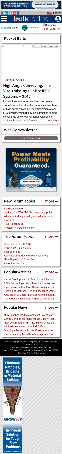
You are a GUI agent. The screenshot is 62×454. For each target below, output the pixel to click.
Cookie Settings (10, 342)
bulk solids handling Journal (45, 46)
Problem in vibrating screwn (19, 227)
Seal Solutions (12, 251)
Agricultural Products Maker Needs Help (26, 255)
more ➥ (51, 201)
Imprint (54, 342)
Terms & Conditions (41, 342)
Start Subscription (31, 138)
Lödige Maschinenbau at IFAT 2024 (24, 326)
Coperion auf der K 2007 (17, 244)
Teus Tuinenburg (13, 223)
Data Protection (25, 342)
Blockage (9, 220)
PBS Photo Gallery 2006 (17, 247)
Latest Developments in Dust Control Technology (31, 279)
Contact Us (31, 344)
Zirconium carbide (14, 263)
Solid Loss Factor (14, 208)
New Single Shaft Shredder (19, 259)
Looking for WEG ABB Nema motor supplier (28, 212)
